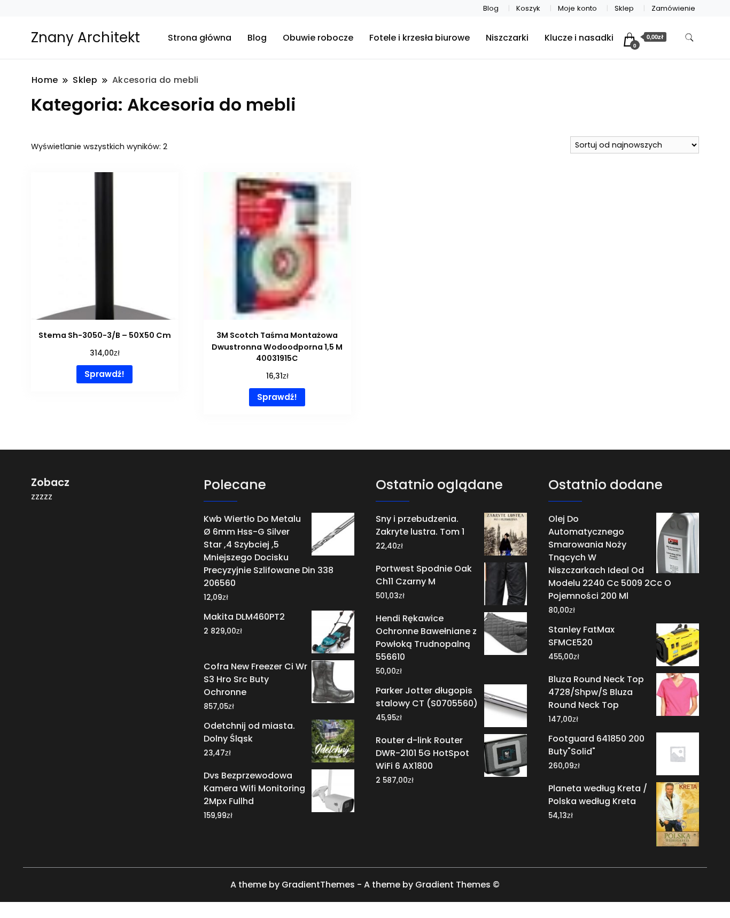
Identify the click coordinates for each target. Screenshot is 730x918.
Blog (491, 8)
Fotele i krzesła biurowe (419, 38)
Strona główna (199, 38)
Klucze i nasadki (579, 38)
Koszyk (528, 8)
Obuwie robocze (318, 38)
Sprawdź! (104, 374)
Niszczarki (507, 38)
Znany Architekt (85, 37)
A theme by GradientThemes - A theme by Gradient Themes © (365, 884)
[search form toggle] (689, 38)
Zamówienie (673, 8)
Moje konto (577, 8)
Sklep (624, 8)
